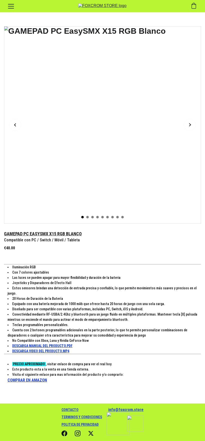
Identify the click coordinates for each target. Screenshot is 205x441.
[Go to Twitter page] (91, 433)
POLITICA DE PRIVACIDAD (80, 425)
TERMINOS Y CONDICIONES (82, 417)
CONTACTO (70, 410)
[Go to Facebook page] (64, 433)
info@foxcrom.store (126, 409)
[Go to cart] (193, 6)
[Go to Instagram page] (77, 433)
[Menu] (11, 6)
